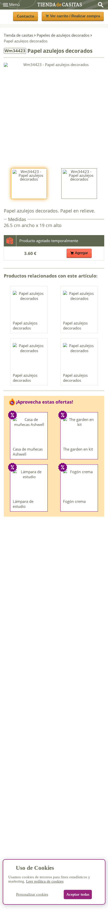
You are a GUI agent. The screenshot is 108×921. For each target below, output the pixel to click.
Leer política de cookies (45, 881)
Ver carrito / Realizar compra (75, 16)
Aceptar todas (77, 894)
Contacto (25, 16)
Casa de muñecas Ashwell (28, 452)
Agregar (81, 253)
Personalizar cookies (32, 894)
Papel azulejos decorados (25, 325)
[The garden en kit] (79, 431)
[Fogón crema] (79, 483)
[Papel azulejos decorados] (29, 304)
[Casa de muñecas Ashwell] (29, 431)
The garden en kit (78, 449)
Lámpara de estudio (23, 504)
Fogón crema (74, 501)
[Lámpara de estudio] (29, 483)
